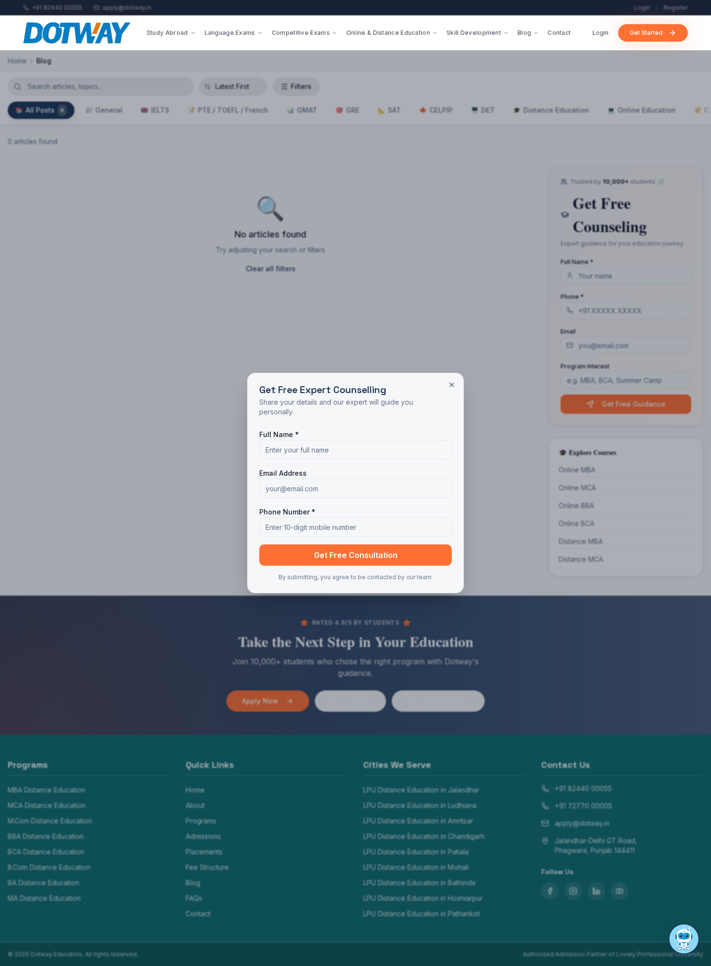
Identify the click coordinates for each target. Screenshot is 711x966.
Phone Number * (287, 512)
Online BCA (576, 523)
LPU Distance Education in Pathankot (421, 913)
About (195, 805)
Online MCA (577, 487)
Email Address (283, 473)
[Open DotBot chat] (683, 938)
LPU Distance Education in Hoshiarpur (423, 898)
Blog (524, 32)
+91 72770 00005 (583, 806)
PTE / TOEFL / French (228, 110)
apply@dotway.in (582, 823)
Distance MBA (581, 541)
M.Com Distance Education (50, 821)
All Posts (39, 110)
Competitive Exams (301, 32)
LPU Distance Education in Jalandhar (421, 790)
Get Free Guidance (634, 404)
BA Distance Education (43, 882)
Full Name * (577, 261)
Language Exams (230, 32)
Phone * (572, 296)
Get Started (646, 32)
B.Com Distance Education (49, 867)
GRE (347, 110)
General (103, 110)
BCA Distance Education (46, 852)
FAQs (194, 898)
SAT (389, 110)
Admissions (203, 836)
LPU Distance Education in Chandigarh (424, 836)
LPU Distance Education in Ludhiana (419, 805)
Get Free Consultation (356, 555)
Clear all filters (271, 268)
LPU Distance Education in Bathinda (419, 882)
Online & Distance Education (388, 32)
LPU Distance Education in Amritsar (418, 821)
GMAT (302, 110)
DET (483, 110)
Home (17, 61)
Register (676, 7)
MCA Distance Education (47, 805)
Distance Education (551, 110)
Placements (204, 852)
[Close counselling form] (452, 385)
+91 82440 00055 (583, 788)
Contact (559, 32)
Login (642, 7)
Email (568, 331)
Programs (201, 821)
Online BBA (576, 505)
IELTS (155, 110)
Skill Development (473, 32)
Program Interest (585, 366)
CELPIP (436, 110)
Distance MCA (581, 559)
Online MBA (577, 470)
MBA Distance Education (46, 790)
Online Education (641, 110)
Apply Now (260, 701)
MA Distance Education (44, 898)
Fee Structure (207, 867)
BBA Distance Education (46, 836)
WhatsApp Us (446, 701)
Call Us (358, 701)
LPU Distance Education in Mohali (416, 867)
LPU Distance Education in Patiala (416, 852)
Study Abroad (167, 32)
